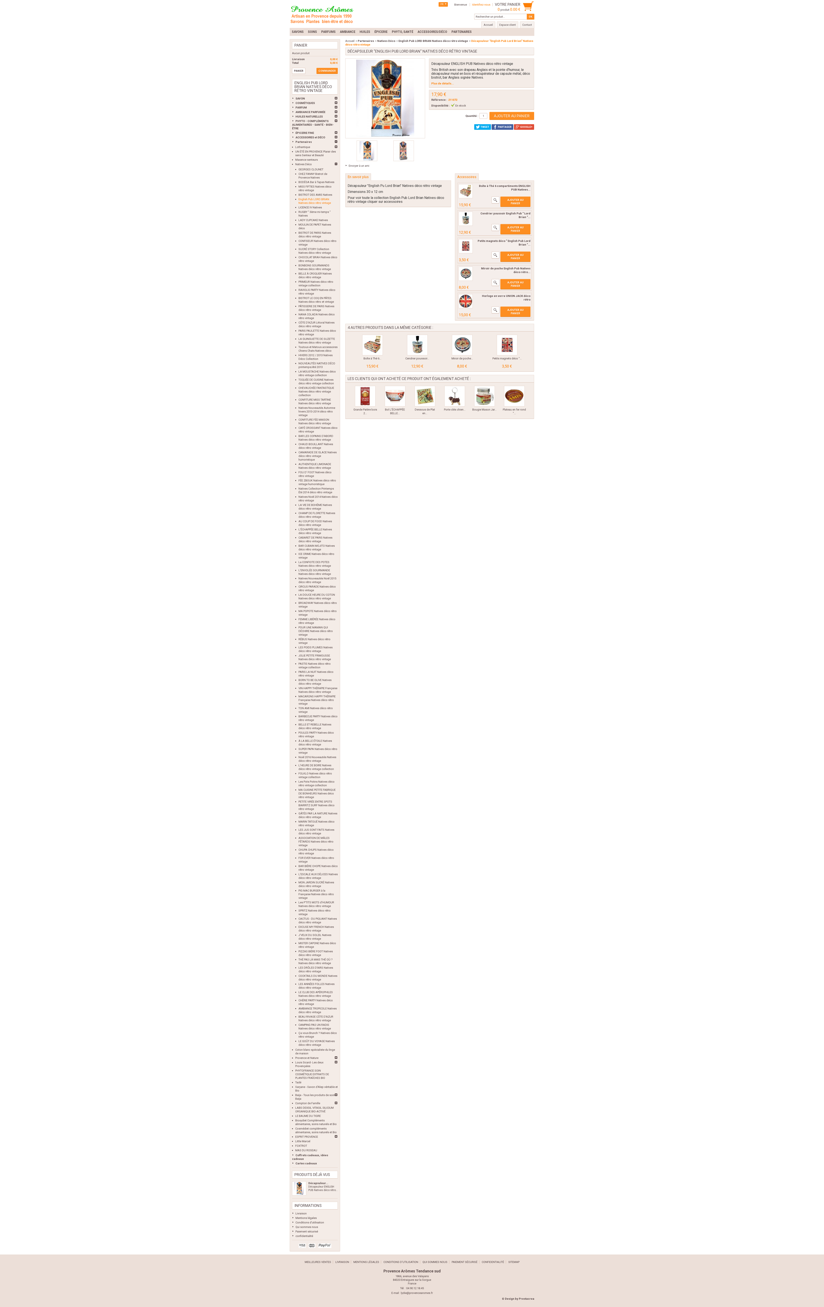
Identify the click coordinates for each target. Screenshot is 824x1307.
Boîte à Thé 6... (372, 358)
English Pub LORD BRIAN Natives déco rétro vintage (433, 41)
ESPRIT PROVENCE (306, 1136)
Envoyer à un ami (359, 165)
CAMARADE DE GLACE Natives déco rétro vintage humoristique (317, 456)
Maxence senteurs (306, 159)
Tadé (298, 1082)
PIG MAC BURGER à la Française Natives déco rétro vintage (316, 894)
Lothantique (302, 147)
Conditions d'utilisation (309, 1222)
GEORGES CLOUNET (310, 169)
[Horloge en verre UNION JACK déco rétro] (466, 301)
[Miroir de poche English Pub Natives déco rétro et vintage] (462, 345)
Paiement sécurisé (306, 1231)
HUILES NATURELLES (309, 116)
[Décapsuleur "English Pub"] (403, 150)
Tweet (484, 126)
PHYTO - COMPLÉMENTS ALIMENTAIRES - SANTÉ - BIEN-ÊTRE (313, 124)
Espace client (507, 24)
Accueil (349, 41)
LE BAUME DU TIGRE (308, 1116)
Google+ (526, 126)
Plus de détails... (442, 83)
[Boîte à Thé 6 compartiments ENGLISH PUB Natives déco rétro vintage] (372, 345)
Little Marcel (302, 1141)
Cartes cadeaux (306, 1163)
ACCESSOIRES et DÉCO (310, 137)
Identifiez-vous (481, 4)
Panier (300, 45)
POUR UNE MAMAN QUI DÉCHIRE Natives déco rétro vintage (315, 631)
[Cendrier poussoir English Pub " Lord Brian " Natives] (466, 219)
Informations (308, 1205)
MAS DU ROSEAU (306, 1150)
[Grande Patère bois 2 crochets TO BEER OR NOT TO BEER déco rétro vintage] (365, 396)
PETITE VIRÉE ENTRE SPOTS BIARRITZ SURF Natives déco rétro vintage (316, 805)
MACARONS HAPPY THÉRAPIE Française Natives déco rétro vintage (317, 700)
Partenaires (303, 142)
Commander (327, 70)
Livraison (301, 1213)
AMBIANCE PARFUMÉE (310, 112)
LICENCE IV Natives (310, 207)
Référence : (439, 99)
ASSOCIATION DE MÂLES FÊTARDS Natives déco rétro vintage (315, 841)
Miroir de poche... (462, 358)
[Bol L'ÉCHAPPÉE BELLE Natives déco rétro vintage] (395, 396)
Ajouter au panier (515, 201)
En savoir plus (358, 177)
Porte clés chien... (454, 409)
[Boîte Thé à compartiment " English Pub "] (466, 191)
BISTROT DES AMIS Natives (315, 194)
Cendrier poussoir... (417, 358)
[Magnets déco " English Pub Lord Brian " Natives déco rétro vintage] (466, 246)
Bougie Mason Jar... (484, 409)
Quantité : (471, 116)
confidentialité (304, 1236)
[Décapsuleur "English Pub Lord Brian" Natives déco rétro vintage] (299, 1188)
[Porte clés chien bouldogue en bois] (454, 396)
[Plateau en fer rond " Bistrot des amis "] (514, 396)
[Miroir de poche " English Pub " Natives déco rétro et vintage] (466, 274)
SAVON (300, 98)
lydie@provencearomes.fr (417, 1293)
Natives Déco (303, 164)
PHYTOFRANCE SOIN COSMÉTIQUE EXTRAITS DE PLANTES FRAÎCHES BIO (312, 1074)
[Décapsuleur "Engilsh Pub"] (367, 150)
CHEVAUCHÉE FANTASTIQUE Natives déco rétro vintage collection (316, 391)
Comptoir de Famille (307, 1103)
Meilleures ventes (318, 1262)
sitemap (514, 1262)
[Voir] (495, 200)
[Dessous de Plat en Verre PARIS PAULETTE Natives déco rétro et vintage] (425, 396)
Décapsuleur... (318, 1183)
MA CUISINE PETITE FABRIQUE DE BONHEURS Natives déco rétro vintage (317, 793)
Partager (504, 126)
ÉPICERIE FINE (304, 132)
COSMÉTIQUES (305, 103)
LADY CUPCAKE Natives (313, 220)
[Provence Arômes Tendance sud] (322, 14)
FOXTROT (301, 1145)
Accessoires (466, 177)
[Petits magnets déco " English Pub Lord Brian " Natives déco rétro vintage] (507, 345)
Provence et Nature (306, 1058)
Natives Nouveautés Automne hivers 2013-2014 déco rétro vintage (316, 411)
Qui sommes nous (306, 1227)
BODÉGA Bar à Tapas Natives (316, 182)
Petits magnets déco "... (507, 358)
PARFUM (301, 107)
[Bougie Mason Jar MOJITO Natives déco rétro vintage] (484, 396)
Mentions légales (306, 1218)
